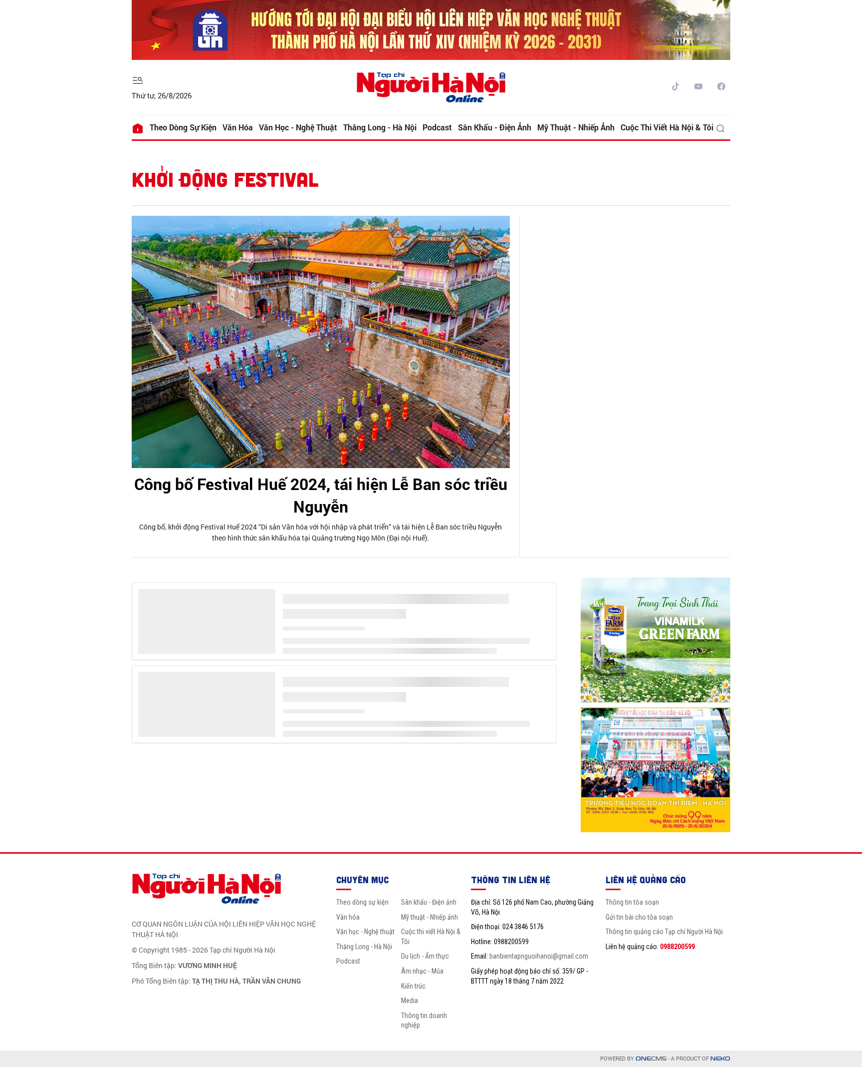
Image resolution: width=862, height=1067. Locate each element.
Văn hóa (237, 127)
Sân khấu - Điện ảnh (494, 127)
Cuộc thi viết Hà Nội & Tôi (667, 127)
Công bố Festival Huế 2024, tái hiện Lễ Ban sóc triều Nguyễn (320, 495)
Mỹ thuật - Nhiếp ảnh (576, 127)
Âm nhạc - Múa (422, 971)
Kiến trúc (413, 986)
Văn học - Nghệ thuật (298, 127)
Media (409, 1001)
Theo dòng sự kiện (183, 127)
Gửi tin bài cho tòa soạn (639, 917)
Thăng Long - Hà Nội (380, 127)
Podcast (437, 127)
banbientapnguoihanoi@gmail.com (538, 956)
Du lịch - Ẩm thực (425, 956)
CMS (651, 1059)
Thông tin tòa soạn (632, 902)
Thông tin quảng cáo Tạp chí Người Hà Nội (664, 932)
